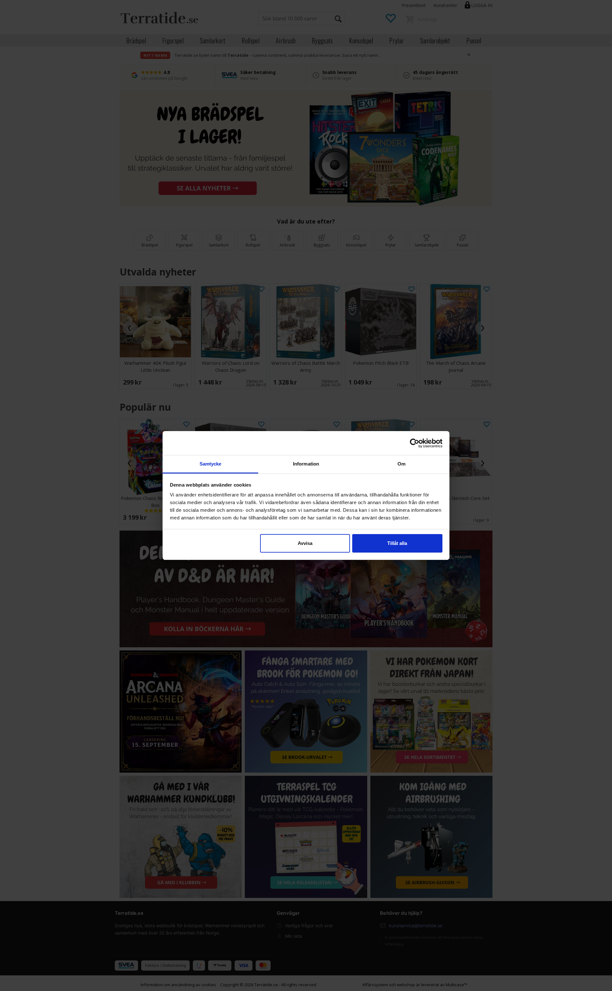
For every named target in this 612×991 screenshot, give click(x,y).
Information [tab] (306, 463)
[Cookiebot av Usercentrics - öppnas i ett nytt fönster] (414, 443)
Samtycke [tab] (211, 463)
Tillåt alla (397, 543)
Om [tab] (401, 463)
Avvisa (305, 543)
